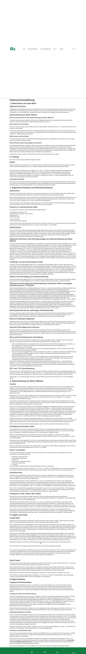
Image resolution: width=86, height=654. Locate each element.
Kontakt (61, 48)
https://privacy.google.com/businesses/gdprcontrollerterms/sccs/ (58, 543)
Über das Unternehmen (33, 48)
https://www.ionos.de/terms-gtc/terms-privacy (21, 168)
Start (24, 48)
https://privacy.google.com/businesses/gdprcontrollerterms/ (24, 543)
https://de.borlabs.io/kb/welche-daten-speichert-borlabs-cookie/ (42, 443)
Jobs (54, 48)
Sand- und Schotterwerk (45, 48)
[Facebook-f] (73, 49)
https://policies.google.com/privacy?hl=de (20, 547)
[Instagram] (75, 49)
